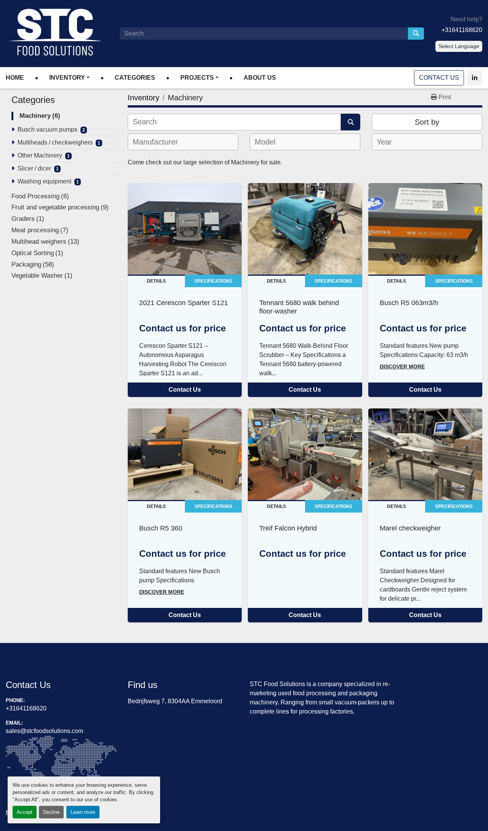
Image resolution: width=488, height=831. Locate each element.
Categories (135, 77)
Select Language (458, 46)
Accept (24, 812)
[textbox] (160, 142)
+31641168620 (461, 30)
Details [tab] (156, 281)
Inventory (67, 77)
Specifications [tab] (213, 281)
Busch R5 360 (160, 528)
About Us (260, 77)
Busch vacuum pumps (47, 129)
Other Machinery (40, 155)
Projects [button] (197, 77)
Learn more (83, 812)
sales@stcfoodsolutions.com (44, 731)
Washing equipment (44, 181)
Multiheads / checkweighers (55, 142)
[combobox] (183, 141)
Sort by (427, 122)
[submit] (416, 33)
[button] (69, 77)
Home (15, 77)
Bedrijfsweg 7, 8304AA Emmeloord (175, 701)
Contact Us (439, 77)
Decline (51, 812)
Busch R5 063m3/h (409, 303)
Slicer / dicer (34, 168)
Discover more (402, 366)
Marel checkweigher (410, 528)
